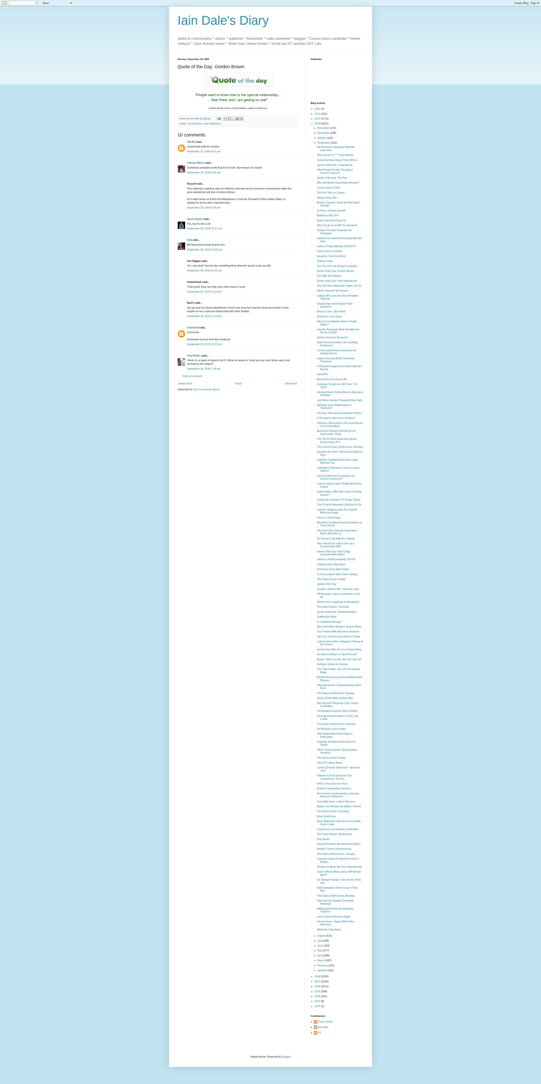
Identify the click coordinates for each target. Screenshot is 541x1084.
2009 (317, 123)
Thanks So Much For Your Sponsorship (339, 866)
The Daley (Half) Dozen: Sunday (335, 693)
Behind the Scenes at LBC (332, 379)
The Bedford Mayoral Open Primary (337, 711)
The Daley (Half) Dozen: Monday (336, 895)
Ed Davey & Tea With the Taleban (336, 538)
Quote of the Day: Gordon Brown (335, 271)
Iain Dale (323, 1027)
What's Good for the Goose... (333, 290)
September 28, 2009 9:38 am (203, 172)
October (322, 137)
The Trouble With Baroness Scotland (338, 631)
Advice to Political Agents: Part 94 (336, 559)
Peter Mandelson (212, 123)
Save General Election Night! (333, 916)
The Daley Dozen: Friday (331, 579)
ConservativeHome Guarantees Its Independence (337, 352)
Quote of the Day (326, 584)
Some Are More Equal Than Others (337, 160)
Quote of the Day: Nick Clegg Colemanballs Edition (333, 553)
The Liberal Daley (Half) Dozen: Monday (340, 446)
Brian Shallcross (326, 816)
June (320, 945)
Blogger (285, 1056)
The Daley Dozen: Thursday (333, 606)
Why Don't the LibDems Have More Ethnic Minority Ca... (337, 532)
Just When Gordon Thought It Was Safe (339, 400)
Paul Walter (194, 355)
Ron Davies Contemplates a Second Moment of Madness (338, 795)
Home (238, 383)
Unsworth (193, 327)
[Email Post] (218, 118)
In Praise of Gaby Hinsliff (331, 210)
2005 (317, 991)
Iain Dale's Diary (223, 20)
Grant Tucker (325, 1021)
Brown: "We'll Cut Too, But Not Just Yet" (339, 659)
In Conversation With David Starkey (337, 574)
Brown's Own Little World (331, 311)
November (323, 132)
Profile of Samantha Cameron (334, 788)
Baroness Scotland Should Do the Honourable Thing (336, 432)
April (320, 955)
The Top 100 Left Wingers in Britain (337, 266)
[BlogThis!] (229, 119)
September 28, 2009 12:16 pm (204, 291)
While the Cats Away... (329, 929)
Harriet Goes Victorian (329, 251)
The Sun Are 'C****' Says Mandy (335, 155)
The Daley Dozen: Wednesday (334, 834)
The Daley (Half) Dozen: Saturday (336, 724)
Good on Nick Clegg (328, 517)
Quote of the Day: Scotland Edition (336, 611)
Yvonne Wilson (196, 162)
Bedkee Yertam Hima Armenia (334, 848)
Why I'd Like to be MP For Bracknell (337, 225)
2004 (317, 996)
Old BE (191, 141)
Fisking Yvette (325, 261)
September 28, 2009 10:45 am (204, 270)
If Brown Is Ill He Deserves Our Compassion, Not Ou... (334, 777)
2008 (317, 976)
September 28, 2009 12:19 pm (204, 316)
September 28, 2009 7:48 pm (203, 368)
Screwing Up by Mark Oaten (333, 569)
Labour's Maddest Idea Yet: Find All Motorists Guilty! (337, 511)
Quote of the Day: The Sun (332, 177)
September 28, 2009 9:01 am (203, 151)
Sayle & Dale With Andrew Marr (335, 698)
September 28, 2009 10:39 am (204, 249)
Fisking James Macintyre (331, 564)
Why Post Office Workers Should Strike (339, 626)
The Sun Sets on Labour (331, 192)
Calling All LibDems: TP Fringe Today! (338, 499)
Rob (189, 239)
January (322, 970)
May (320, 950)
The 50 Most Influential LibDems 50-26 (339, 504)
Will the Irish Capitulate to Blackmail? (338, 602)
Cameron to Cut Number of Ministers (338, 829)
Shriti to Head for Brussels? (332, 337)
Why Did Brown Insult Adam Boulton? (338, 182)
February (322, 965)
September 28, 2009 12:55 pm (204, 344)
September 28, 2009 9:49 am (203, 207)
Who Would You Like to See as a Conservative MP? (335, 545)
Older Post (291, 383)
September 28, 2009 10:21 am (204, 228)
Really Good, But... (327, 197)
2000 (317, 1006)
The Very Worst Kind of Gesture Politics (339, 413)
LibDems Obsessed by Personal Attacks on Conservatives (340, 425)
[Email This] (225, 119)
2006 (317, 986)
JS (319, 1032)
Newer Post (185, 383)
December (323, 128)
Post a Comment (192, 376)
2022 (317, 108)
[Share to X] (233, 119)
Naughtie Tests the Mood (331, 256)
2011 (317, 113)
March (321, 960)
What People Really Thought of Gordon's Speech (335, 171)
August (321, 935)
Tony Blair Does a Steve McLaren (336, 801)
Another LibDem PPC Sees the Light (338, 589)
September (324, 142)
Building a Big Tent (328, 215)
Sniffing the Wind (326, 616)
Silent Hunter (195, 219)
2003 (317, 1001)
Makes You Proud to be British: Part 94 (339, 806)
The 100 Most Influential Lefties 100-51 (339, 285)
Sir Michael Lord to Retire (331, 728)
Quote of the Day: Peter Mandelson (337, 280)
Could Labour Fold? (328, 187)
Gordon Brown (194, 123)
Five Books (323, 839)
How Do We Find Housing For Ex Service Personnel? (336, 477)
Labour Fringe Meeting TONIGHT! (336, 246)
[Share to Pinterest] (241, 119)
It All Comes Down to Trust (332, 783)
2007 (317, 981)
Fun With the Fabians (329, 275)
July (320, 940)
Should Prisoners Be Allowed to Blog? (339, 844)
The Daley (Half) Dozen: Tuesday (336, 853)
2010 (317, 118)
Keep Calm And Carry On (331, 220)
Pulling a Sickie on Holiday (332, 664)
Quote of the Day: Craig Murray (334, 164)
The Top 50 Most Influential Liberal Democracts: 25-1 (337, 440)
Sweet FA (322, 374)
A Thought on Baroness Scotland (336, 418)
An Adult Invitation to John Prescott (337, 654)
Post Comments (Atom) (206, 389)
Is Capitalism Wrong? (329, 621)
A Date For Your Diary (329, 316)
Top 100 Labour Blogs (329, 762)
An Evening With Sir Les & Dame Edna (339, 649)
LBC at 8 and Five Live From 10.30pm (338, 636)
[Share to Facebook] (237, 119)
